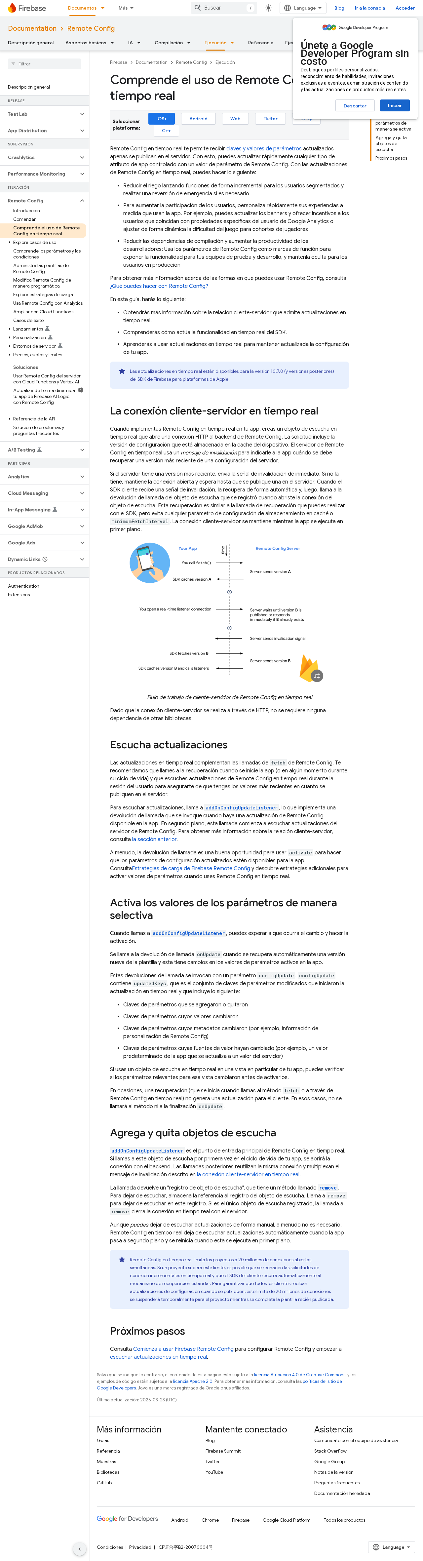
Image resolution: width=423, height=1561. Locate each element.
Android (198, 119)
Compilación (169, 43)
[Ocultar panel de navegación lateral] (79, 1549)
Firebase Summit (223, 1451)
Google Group (329, 1461)
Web (235, 119)
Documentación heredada (342, 1493)
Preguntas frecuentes (337, 1483)
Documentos (82, 8)
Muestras (106, 1461)
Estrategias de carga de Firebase (191, 868)
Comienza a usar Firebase (183, 1349)
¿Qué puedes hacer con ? (159, 286)
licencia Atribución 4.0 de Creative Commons (299, 1375)
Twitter (213, 1461)
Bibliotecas (108, 1472)
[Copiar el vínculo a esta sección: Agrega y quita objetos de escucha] (282, 1134)
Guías (103, 1440)
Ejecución (215, 43)
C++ (166, 131)
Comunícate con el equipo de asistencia (356, 1440)
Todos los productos (344, 1520)
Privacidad (140, 1547)
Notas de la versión (334, 1472)
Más (123, 8)
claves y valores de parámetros (264, 148)
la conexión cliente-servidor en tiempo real (248, 1174)
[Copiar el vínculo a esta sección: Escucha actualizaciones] (234, 746)
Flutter (270, 119)
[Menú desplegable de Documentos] (105, 8)
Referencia (260, 43)
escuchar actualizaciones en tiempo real (158, 1357)
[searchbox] (44, 64)
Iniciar (395, 105)
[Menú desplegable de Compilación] (191, 43)
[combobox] (224, 8)
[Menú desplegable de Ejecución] (234, 43)
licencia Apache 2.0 (192, 1381)
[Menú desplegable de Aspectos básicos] (114, 43)
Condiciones (110, 1547)
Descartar (355, 106)
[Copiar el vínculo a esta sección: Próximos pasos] (191, 1332)
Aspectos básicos (85, 43)
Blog (339, 8)
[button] (39, 114)
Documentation (32, 28)
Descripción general (31, 43)
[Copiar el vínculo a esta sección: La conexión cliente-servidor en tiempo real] (324, 412)
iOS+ (161, 119)
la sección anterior (154, 839)
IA (130, 43)
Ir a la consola (370, 8)
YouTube (214, 1472)
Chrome (210, 1520)
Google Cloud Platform (287, 1520)
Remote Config (91, 28)
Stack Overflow (330, 1451)
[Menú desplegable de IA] (141, 43)
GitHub (104, 1483)
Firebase (118, 62)
